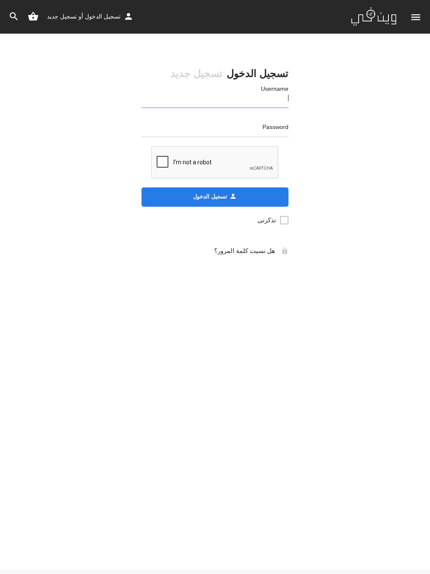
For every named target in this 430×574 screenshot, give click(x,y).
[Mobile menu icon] (416, 17)
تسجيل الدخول (103, 16)
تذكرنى (266, 220)
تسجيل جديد (62, 16)
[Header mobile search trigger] (13, 16)
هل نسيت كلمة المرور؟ (245, 250)
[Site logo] (372, 16)
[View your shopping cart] (33, 16)
